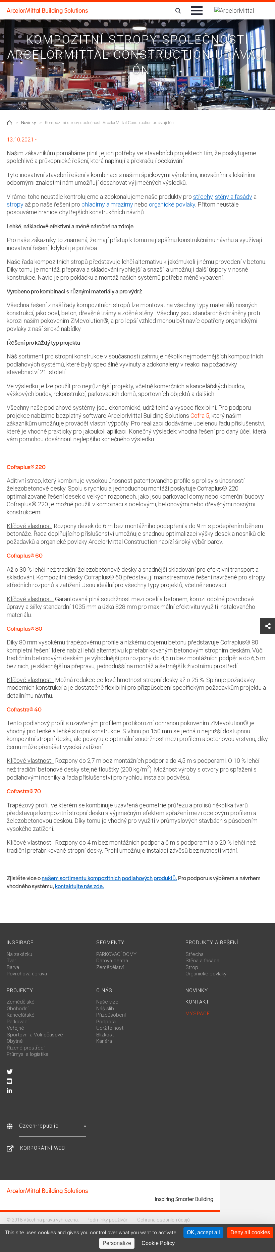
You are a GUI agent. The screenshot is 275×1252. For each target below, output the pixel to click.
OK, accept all (203, 1232)
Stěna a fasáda (202, 961)
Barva (13, 967)
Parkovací (18, 1022)
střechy (203, 196)
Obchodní (18, 1009)
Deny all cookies (250, 1232)
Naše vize (107, 1002)
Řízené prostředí (26, 1048)
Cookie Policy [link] (158, 1243)
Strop (191, 967)
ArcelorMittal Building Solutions (47, 10)
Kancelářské (21, 1015)
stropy (15, 204)
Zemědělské (21, 1002)
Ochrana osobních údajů (163, 1219)
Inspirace (20, 943)
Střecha (194, 954)
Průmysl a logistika (27, 1054)
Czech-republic (39, 1126)
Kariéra (104, 1041)
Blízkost (105, 1035)
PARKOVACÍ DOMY (116, 954)
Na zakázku (19, 954)
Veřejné (15, 1028)
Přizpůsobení (111, 1015)
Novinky (28, 122)
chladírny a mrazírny (107, 204)
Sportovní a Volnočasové (35, 1035)
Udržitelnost (109, 1028)
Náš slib (105, 1009)
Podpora (106, 1022)
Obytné (15, 1041)
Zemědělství (110, 967)
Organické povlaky (205, 974)
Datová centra (112, 961)
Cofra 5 (199, 415)
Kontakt (197, 1002)
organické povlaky (172, 204)
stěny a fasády (233, 196)
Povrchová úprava (27, 974)
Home (9, 122)
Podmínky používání (108, 1219)
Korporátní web (42, 1148)
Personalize (117, 1243)
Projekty (20, 990)
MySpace (197, 1014)
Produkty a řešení (211, 943)
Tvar (11, 961)
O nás (104, 990)
